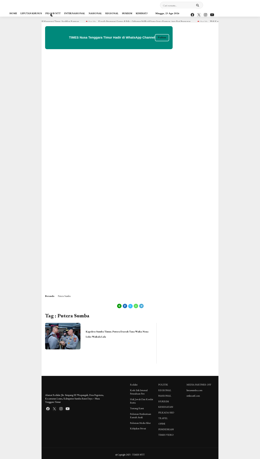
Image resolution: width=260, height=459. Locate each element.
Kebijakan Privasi (138, 428)
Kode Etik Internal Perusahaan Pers (139, 392)
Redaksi (133, 384)
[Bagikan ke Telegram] (141, 305)
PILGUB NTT (53, 13)
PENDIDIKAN (166, 429)
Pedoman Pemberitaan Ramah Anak (140, 415)
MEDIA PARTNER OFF (199, 384)
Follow (162, 37)
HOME (13, 13)
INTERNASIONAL (74, 13)
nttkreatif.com (193, 395)
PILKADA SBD (166, 412)
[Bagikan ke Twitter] (130, 305)
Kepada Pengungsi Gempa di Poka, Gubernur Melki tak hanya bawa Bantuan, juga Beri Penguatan (137, 21)
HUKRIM (127, 13)
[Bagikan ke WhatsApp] (136, 305)
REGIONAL (112, 13)
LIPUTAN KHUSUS (31, 13)
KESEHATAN (143, 13)
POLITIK (163, 384)
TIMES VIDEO (166, 434)
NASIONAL (95, 13)
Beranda (49, 296)
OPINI (161, 423)
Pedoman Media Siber (140, 423)
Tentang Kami (137, 408)
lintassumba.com (194, 390)
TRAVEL (163, 418)
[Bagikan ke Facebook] (125, 305)
